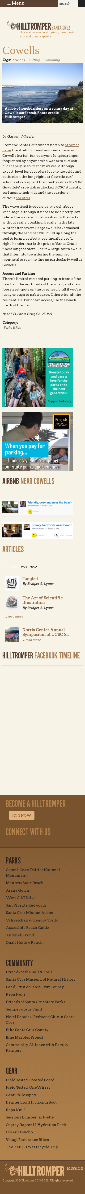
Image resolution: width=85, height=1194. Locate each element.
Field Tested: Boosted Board (30, 1080)
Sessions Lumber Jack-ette (30, 1117)
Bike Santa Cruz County (27, 1030)
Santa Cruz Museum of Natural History (41, 979)
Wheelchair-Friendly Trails (32, 920)
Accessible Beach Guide (27, 928)
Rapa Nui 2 (15, 994)
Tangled (30, 578)
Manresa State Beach (25, 883)
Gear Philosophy (21, 1095)
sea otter (23, 198)
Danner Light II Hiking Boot (31, 1102)
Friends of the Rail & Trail (29, 972)
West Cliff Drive (21, 898)
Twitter (47, 843)
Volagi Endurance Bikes (27, 1140)
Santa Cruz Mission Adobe (29, 913)
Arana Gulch (17, 890)
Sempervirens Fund (24, 1009)
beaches (19, 60)
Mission (75, 1168)
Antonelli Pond (20, 935)
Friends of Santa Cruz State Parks (35, 1002)
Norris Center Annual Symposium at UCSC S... (45, 632)
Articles (10, 566)
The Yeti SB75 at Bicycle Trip (32, 1147)
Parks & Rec (12, 327)
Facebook (25, 843)
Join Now (21, 815)
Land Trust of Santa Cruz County (35, 987)
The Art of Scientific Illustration (42, 600)
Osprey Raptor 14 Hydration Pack (36, 1125)
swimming (52, 60)
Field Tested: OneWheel (28, 1087)
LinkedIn (58, 843)
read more (15, 616)
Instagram (14, 843)
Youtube (36, 843)
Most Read (29, 566)
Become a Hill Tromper (30, 15)
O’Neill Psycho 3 (20, 1132)
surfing (34, 60)
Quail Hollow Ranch (24, 942)
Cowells (20, 50)
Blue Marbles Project (24, 1037)
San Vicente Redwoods (26, 905)
